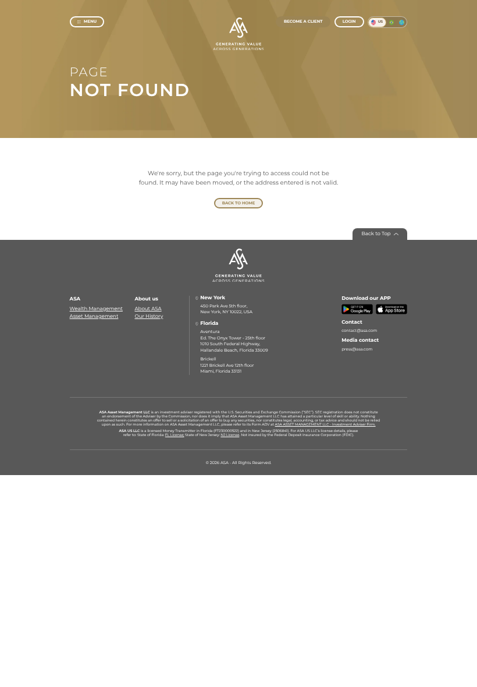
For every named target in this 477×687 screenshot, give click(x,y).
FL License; (174, 435)
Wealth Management (96, 309)
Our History (149, 317)
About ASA (148, 309)
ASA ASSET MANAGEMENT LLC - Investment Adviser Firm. (325, 425)
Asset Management (94, 317)
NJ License (229, 435)
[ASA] (238, 33)
